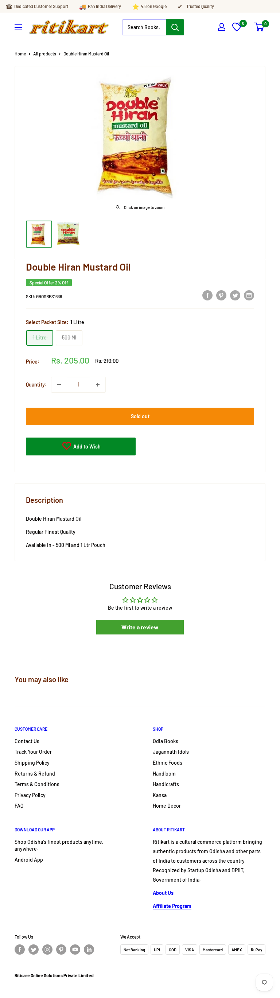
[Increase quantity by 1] (97, 384)
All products (44, 53)
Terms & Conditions (37, 784)
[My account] (221, 27)
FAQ (19, 806)
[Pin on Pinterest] (221, 295)
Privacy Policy (30, 795)
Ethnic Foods (167, 763)
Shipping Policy (32, 763)
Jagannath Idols (171, 752)
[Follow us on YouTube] (75, 949)
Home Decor (167, 806)
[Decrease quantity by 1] (59, 384)
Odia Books (165, 741)
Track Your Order (33, 752)
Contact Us (27, 741)
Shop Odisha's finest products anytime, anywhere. (59, 845)
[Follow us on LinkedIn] (89, 949)
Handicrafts (166, 784)
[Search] (175, 27)
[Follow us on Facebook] (20, 949)
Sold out (140, 416)
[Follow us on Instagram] (47, 949)
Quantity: (36, 384)
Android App (29, 860)
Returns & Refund (35, 773)
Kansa (160, 795)
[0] (237, 29)
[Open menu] (18, 27)
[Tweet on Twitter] (235, 295)
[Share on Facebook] (207, 295)
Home (20, 53)
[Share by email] (249, 295)
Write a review (140, 627)
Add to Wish (86, 446)
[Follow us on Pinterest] (61, 949)
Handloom (164, 773)
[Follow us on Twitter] (33, 949)
